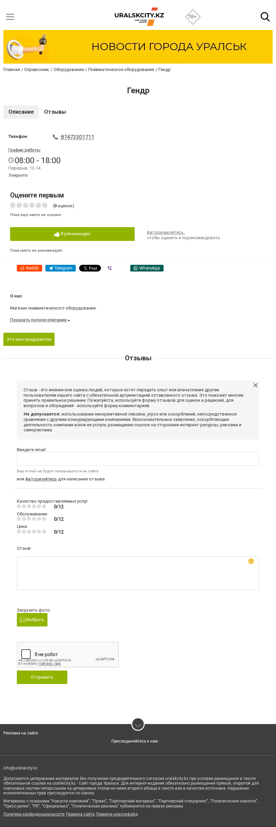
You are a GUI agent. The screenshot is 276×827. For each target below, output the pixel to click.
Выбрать (34, 619)
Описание (21, 112)
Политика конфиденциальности (34, 814)
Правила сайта (80, 814)
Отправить (42, 677)
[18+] (139, 16)
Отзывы (55, 112)
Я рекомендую (75, 233)
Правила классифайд (117, 814)
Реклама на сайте (20, 733)
